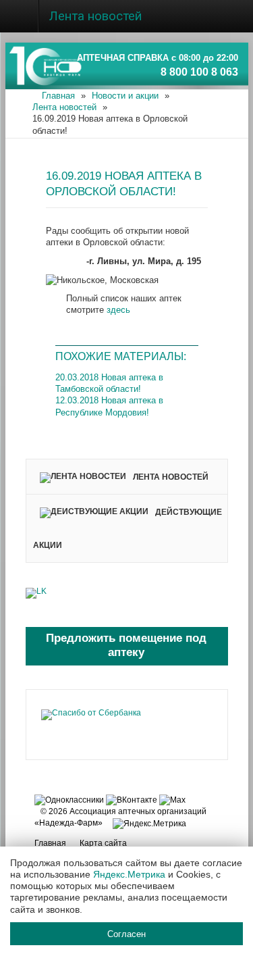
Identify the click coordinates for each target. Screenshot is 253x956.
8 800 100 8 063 (199, 72)
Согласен (126, 933)
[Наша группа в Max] (172, 799)
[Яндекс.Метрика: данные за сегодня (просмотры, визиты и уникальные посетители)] (149, 824)
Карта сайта (103, 843)
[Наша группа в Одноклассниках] (69, 799)
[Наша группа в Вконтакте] (131, 799)
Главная (50, 843)
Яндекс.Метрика (129, 874)
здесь (118, 310)
